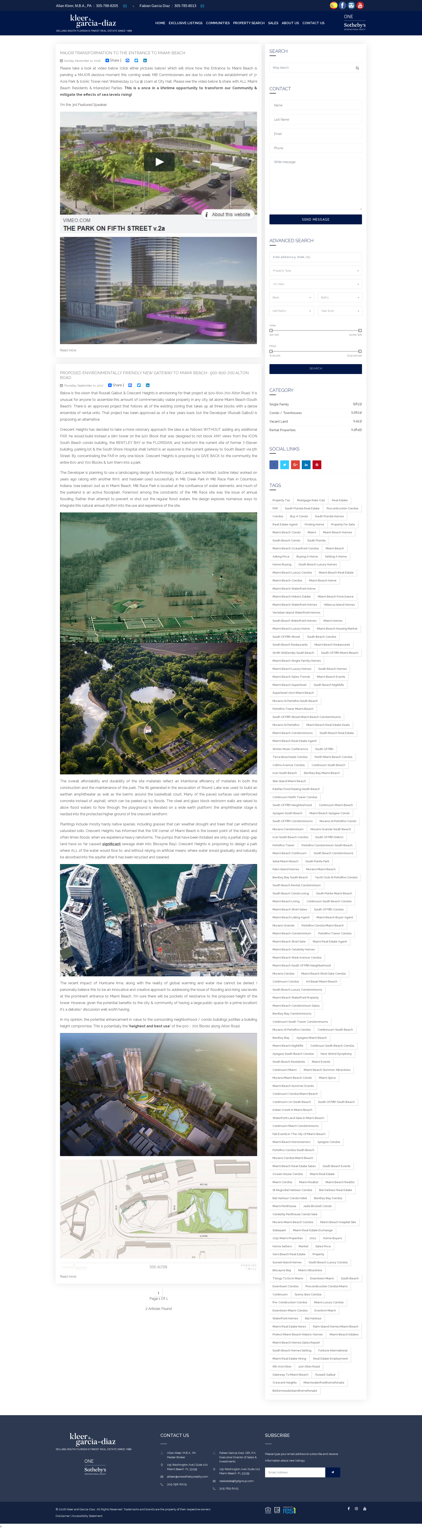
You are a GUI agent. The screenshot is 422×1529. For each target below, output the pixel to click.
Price (272, 346)
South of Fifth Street (286, 636)
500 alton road (309, 1366)
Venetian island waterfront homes (296, 612)
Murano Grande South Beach (331, 829)
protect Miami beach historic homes (298, 1334)
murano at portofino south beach (295, 701)
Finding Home (314, 524)
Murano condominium (288, 829)
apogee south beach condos (293, 1053)
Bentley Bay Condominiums (292, 1013)
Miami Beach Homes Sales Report (296, 1342)
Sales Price (323, 1246)
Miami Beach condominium (292, 933)
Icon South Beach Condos (290, 837)
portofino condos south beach (293, 1150)
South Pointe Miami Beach (334, 893)
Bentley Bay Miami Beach (322, 773)
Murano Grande (284, 925)
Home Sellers (282, 1246)
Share (114, 60)
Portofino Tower (284, 845)
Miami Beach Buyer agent (334, 917)
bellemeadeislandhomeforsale (295, 1390)
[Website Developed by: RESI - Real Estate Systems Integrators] (280, 1509)
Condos (278, 516)
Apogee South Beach (287, 813)
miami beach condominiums (293, 733)
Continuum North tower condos (295, 797)
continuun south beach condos (332, 1045)
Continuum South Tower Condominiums (300, 1021)
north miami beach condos (333, 757)
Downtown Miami (322, 1278)
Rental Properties (282, 430)
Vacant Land (278, 421)
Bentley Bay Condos (328, 1198)
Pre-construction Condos (290, 1302)
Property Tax (281, 500)
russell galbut (325, 1374)
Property (318, 1254)
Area (272, 325)
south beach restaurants (290, 644)
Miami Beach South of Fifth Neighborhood (302, 965)
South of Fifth (324, 749)
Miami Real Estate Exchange (313, 1230)
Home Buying (282, 564)
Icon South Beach (285, 773)
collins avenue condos (289, 765)
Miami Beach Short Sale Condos (323, 973)
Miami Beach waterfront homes (295, 604)
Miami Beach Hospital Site (338, 1222)
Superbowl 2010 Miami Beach (293, 692)
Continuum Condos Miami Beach (295, 1093)
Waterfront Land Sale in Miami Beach (298, 1118)
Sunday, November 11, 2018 (82, 60)
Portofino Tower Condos (334, 933)
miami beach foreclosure (336, 596)
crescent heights (284, 1382)
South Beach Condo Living (291, 893)
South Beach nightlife (329, 684)
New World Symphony (336, 1053)
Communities (218, 23)
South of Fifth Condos (329, 909)
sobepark (279, 1230)
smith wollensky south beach (293, 652)
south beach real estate (337, 733)
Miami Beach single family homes (297, 660)
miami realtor (308, 1182)
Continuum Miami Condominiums (295, 1126)
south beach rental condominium (297, 885)
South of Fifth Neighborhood (292, 805)
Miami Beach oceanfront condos (296, 548)
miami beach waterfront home (294, 588)
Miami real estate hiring (289, 1358)
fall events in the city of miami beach (299, 1134)
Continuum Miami (285, 1069)
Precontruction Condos (342, 508)
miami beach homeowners (291, 1142)
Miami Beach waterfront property (296, 997)
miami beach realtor (340, 1182)
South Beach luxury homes (317, 564)
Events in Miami (325, 1310)
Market (303, 1246)
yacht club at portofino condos (336, 877)
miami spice (327, 1077)
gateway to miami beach (290, 1374)
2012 (313, 1238)
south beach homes (332, 668)
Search (315, 368)
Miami (312, 532)
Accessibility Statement (87, 1516)
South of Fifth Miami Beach (339, 652)
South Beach (350, 1278)
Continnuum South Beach (335, 1029)
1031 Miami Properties (288, 1238)
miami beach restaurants (332, 644)
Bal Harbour (313, 1318)
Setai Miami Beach (285, 861)
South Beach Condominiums (333, 853)
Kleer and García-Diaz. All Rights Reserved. (95, 1509)
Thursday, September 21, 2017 (83, 385)
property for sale (343, 524)
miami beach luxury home (291, 628)
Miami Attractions (310, 1270)
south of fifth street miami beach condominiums (307, 717)
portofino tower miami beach (293, 708)
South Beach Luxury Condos (328, 1262)
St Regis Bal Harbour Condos (292, 1190)
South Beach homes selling (292, 1350)
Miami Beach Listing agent (291, 917)
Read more (68, 350)
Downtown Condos (285, 1286)
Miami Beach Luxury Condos (292, 572)
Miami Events (321, 1061)
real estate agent (285, 524)
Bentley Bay (281, 1037)
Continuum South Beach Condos (329, 901)
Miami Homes (333, 620)
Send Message (315, 219)
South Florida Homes (329, 516)
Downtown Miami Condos (290, 1310)
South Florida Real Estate (302, 508)
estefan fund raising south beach (296, 789)
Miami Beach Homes (337, 532)
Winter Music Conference (290, 749)
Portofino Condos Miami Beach (323, 925)
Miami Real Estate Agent (330, 941)
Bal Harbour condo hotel (290, 1198)
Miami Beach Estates (344, 1334)
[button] (316, 270)
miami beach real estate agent (294, 741)
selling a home (336, 556)
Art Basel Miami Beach (321, 981)
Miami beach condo (287, 532)
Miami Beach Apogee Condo (329, 813)
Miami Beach (335, 548)
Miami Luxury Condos (329, 1302)
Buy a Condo (299, 516)
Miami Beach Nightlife (288, 1045)
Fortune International (332, 1350)
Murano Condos (283, 973)
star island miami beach (289, 781)
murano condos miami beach (293, 1158)
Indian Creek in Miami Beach (292, 1109)
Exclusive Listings (185, 23)
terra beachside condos (290, 757)
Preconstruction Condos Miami (326, 1286)
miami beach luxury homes (292, 668)
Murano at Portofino (286, 724)
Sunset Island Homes (287, 1262)
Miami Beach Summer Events (293, 1086)
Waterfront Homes (285, 1318)
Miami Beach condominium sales (296, 1005)
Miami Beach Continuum (290, 853)
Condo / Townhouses (285, 413)
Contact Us (313, 23)
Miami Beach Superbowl (290, 684)
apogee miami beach (311, 1037)
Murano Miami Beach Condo (292, 1077)
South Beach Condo (286, 540)
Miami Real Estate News (289, 1326)
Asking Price (281, 556)
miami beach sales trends (291, 676)
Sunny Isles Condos (308, 1294)
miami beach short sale (289, 941)
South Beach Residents (289, 1061)
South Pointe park (317, 861)
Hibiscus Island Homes (339, 604)
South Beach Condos (321, 636)
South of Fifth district (329, 837)
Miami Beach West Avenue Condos (297, 957)
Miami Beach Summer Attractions (327, 1069)
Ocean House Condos (288, 1174)
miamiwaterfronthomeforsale (324, 1382)
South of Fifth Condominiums (293, 821)
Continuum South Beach (328, 765)
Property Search (249, 23)
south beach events (336, 1166)
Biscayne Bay (282, 1270)
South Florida (316, 540)
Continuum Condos (286, 981)
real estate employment (330, 1358)
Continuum (280, 1294)
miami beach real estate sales (294, 1166)
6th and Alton (282, 1366)
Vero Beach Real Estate (289, 1254)
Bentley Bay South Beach (290, 877)
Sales (273, 23)
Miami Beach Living (286, 901)
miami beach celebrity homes (294, 949)
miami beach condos (287, 580)
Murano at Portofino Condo (338, 821)
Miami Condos (282, 1182)
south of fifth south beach (336, 1102)
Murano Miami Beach (321, 869)
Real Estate (340, 500)
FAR (275, 508)
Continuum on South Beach (292, 1102)
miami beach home (323, 580)
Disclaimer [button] (63, 1516)
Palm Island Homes (286, 869)
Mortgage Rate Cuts (311, 500)
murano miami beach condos (293, 1222)
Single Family (279, 404)
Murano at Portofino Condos (292, 1029)
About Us (290, 23)
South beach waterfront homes (294, 620)
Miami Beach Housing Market (337, 628)
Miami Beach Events (331, 676)
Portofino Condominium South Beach (327, 845)
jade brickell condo (317, 1206)
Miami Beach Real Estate (336, 572)
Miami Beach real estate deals (328, 724)
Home (160, 23)
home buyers (332, 1238)
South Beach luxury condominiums (297, 989)
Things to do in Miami (288, 1278)
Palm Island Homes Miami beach (335, 1326)
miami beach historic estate (292, 596)
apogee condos (328, 1142)
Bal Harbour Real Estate (335, 1190)
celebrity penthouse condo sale (295, 1214)
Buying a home (307, 556)
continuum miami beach (336, 805)
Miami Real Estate (322, 1174)
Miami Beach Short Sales (290, 909)
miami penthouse (284, 1206)
